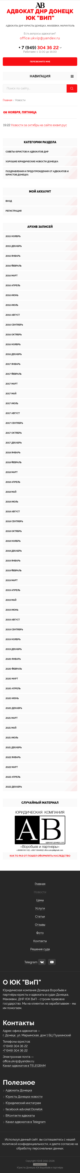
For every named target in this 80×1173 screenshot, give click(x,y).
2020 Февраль (14, 669)
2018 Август (13, 511)
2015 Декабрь (14, 246)
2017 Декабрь (14, 442)
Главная (7, 100)
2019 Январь (13, 560)
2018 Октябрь (14, 531)
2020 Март (12, 678)
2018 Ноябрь (13, 541)
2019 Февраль (13, 570)
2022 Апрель (13, 777)
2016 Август (13, 315)
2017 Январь (13, 364)
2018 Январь (13, 452)
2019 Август (13, 619)
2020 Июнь (12, 698)
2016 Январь (13, 256)
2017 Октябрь (14, 433)
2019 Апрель (13, 590)
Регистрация (14, 211)
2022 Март (12, 767)
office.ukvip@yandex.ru (40, 38)
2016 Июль (12, 305)
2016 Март (11, 275)
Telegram (30, 962)
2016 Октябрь (14, 334)
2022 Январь (13, 757)
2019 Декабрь (14, 649)
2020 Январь (13, 659)
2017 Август (13, 413)
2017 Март (11, 383)
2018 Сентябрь (14, 521)
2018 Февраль (13, 462)
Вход (9, 201)
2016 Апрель (13, 285)
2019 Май (11, 600)
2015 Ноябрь (13, 236)
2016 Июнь (12, 295)
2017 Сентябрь (14, 423)
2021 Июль (12, 737)
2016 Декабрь (14, 354)
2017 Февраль (13, 374)
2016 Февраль (13, 265)
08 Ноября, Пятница (20, 112)
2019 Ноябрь (13, 639)
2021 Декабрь (14, 747)
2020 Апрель (13, 688)
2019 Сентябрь (14, 629)
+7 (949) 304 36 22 (15, 1046)
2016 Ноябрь (13, 344)
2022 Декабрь (14, 787)
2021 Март (11, 718)
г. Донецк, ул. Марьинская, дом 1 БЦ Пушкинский (37, 1035)
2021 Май (11, 728)
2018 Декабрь (14, 551)
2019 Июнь (12, 610)
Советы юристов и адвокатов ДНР (27, 151)
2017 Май (11, 393)
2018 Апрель (13, 482)
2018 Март (11, 472)
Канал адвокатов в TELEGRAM (24, 1065)
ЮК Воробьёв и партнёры (49, 1167)
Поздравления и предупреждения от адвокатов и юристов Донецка (37, 173)
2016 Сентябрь (14, 324)
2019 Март (11, 580)
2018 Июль (12, 501)
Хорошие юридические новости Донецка (32, 161)
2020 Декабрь (14, 708)
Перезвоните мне (40, 61)
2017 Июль (12, 403)
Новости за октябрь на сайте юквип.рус (39, 125)
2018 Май (11, 492)
